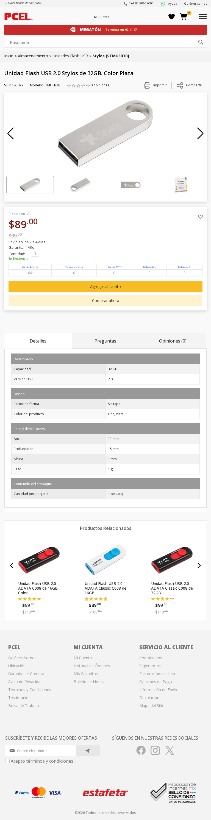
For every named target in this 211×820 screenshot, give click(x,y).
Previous (11, 565)
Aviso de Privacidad (25, 681)
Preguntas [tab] (105, 341)
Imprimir (159, 85)
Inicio (8, 55)
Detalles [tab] (38, 341)
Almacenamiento (33, 55)
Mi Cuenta (101, 17)
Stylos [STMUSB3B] (111, 55)
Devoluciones (151, 697)
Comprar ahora (105, 300)
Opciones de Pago (155, 681)
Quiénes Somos (22, 657)
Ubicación (17, 665)
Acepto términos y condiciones (42, 761)
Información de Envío (158, 689)
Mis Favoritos (86, 673)
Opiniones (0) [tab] (173, 341)
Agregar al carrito (105, 286)
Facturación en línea (157, 673)
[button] (10, 134)
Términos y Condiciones (29, 689)
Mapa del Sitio (152, 705)
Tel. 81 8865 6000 (141, 3)
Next (199, 565)
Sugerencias (150, 665)
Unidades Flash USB (70, 55)
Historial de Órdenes (92, 665)
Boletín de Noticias (90, 681)
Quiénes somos (195, 3)
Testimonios (19, 697)
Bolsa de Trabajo (23, 705)
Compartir (194, 85)
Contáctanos (150, 657)
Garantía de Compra (26, 673)
